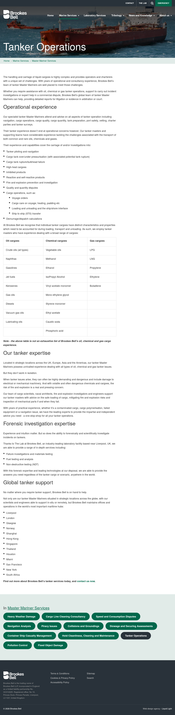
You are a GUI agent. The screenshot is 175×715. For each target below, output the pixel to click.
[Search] (152, 3)
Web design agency (152, 708)
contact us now (86, 581)
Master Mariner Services (28, 607)
